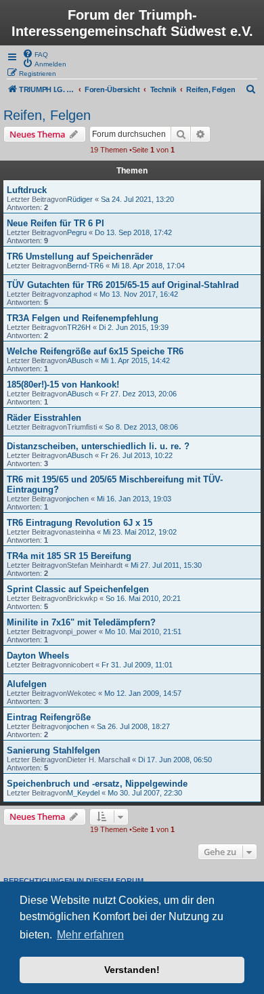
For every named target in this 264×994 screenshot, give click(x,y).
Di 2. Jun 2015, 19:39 (134, 327)
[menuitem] (35, 53)
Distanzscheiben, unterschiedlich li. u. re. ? (98, 446)
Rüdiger (80, 199)
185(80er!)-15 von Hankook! (63, 384)
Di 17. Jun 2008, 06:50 (175, 759)
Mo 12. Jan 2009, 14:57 (142, 693)
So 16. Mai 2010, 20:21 (143, 598)
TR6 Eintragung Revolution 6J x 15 (79, 523)
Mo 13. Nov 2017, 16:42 (139, 294)
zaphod (79, 294)
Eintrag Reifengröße (49, 717)
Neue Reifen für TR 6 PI (55, 223)
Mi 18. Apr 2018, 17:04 (148, 266)
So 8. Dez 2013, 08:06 (141, 427)
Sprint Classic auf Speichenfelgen (78, 589)
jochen (78, 499)
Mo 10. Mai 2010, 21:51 (143, 631)
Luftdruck (27, 190)
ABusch (80, 360)
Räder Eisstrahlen (44, 418)
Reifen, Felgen (47, 115)
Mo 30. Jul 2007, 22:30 (145, 793)
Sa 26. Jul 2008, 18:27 (133, 726)
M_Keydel (83, 793)
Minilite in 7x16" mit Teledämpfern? (81, 622)
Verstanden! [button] (132, 969)
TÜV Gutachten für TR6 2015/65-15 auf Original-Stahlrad (123, 285)
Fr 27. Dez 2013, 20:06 (139, 394)
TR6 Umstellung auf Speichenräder (80, 256)
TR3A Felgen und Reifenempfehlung (82, 318)
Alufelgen (27, 684)
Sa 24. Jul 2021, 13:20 (137, 199)
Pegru (77, 232)
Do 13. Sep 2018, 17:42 (133, 232)
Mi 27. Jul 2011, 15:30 (166, 565)
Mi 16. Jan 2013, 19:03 (134, 499)
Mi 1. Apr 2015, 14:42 (135, 360)
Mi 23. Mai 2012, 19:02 (140, 532)
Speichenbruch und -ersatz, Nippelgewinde (97, 784)
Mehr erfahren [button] (90, 934)
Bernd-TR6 (85, 266)
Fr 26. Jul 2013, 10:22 (137, 455)
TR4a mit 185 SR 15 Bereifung (69, 556)
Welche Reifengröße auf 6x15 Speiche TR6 (95, 351)
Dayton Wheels (38, 655)
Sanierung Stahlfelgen (53, 750)
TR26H (79, 327)
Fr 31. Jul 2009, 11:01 (137, 665)
